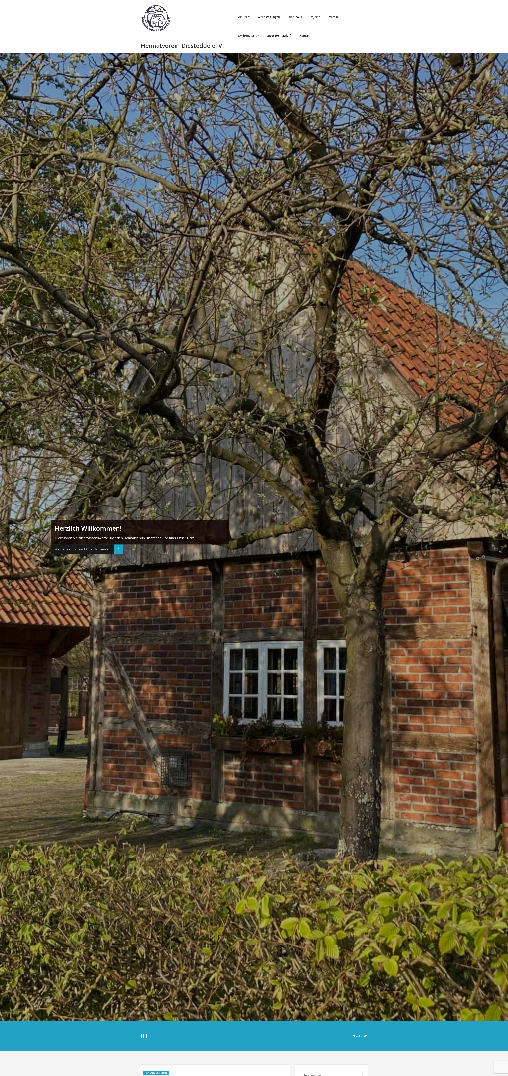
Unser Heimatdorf (278, 35)
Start (356, 1036)
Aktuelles (244, 17)
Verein (333, 17)
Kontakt (305, 35)
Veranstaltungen (268, 17)
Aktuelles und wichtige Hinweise (81, 549)
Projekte (314, 17)
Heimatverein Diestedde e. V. (182, 46)
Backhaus (295, 17)
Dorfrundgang (247, 35)
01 (366, 1036)
